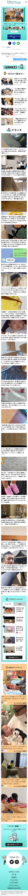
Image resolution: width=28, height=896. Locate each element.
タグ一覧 (14, 874)
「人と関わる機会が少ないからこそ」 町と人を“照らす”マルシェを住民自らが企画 (20, 92)
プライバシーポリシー (14, 885)
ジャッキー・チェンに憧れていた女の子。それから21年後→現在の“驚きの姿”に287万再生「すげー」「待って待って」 (14, 337)
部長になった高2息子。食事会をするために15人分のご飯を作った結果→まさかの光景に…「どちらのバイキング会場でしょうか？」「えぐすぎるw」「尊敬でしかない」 (13, 360)
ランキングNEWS (14, 882)
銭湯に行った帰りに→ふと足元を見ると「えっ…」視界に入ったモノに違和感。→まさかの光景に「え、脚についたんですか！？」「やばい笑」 (14, 590)
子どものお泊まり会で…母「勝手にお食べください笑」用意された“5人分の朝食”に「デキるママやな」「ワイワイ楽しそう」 (13, 383)
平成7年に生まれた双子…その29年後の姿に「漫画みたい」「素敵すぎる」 (20, 612)
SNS (20, 604)
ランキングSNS (14, 880)
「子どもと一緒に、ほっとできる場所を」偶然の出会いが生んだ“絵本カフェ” (20, 101)
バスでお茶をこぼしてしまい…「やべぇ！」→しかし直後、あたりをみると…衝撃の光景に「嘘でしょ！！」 (13, 151)
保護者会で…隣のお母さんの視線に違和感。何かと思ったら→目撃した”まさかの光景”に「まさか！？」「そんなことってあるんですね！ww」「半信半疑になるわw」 (14, 219)
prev (3, 15)
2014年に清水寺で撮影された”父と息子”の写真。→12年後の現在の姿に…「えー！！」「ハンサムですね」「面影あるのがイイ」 (14, 568)
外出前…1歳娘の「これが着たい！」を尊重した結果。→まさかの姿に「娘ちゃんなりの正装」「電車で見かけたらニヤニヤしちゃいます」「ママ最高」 (13, 499)
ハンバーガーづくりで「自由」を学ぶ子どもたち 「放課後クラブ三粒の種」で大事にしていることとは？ (20, 113)
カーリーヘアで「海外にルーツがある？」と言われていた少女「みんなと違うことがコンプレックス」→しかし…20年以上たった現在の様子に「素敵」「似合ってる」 (14, 291)
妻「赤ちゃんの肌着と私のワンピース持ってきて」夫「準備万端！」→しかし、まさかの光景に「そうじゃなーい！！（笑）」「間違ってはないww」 (14, 267)
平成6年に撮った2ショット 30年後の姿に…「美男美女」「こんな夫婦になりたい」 (20, 621)
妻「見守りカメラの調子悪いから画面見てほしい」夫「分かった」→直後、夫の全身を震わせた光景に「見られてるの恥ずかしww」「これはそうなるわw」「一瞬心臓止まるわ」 (13, 196)
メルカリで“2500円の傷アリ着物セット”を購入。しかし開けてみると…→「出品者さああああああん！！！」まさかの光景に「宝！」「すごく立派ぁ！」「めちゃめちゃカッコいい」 (14, 545)
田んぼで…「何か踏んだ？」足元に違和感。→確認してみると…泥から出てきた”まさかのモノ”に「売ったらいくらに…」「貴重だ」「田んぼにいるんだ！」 (14, 475)
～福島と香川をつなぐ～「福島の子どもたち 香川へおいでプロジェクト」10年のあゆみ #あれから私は (20, 123)
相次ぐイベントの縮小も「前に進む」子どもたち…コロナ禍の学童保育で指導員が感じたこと (20, 82)
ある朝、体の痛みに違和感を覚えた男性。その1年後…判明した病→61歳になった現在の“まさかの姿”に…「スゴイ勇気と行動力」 (13, 173)
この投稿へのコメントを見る (14, 36)
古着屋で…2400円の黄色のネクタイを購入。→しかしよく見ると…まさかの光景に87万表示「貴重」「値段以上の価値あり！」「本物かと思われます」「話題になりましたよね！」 (14, 315)
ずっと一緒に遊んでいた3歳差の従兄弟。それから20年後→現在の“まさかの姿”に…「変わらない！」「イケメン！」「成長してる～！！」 (13, 452)
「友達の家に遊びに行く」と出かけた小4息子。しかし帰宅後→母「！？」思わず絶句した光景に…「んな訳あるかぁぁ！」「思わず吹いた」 (13, 428)
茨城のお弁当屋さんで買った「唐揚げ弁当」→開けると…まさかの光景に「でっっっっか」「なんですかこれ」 (13, 405)
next (24, 15)
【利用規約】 (14, 877)
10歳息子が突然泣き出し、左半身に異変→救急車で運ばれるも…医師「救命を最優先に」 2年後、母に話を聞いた (13, 522)
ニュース (8, 604)
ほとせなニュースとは (14, 871)
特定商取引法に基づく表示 (14, 888)
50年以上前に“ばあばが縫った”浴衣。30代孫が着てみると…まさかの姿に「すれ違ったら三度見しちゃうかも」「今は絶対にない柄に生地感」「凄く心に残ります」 (13, 243)
